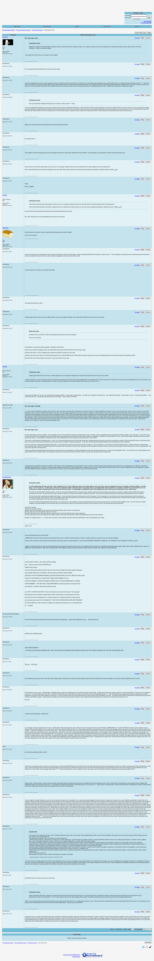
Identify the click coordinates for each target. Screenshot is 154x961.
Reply (149, 33)
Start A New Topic (140, 33)
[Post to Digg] (146, 947)
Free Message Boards (8, 30)
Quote (148, 38)
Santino (5, 195)
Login (149, 17)
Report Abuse (76, 956)
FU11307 (5, 37)
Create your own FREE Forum (71, 955)
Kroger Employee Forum (23, 30)
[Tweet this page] (143, 947)
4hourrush (5, 228)
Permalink (137, 37)
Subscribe (148, 942)
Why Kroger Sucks (37, 30)
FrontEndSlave (7, 477)
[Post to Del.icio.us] (150, 947)
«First (112, 929)
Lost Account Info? (146, 22)
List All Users (107, 26)
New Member (147, 21)
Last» (125, 929)
